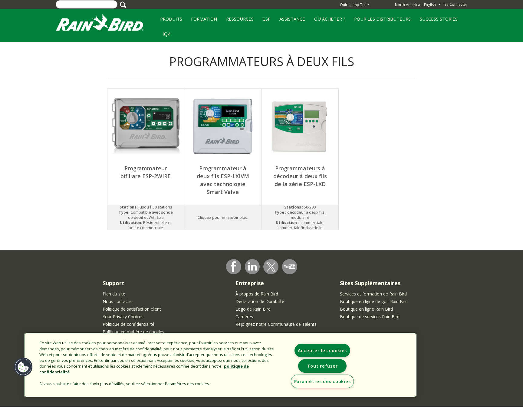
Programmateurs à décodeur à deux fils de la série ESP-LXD (300, 176)
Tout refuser (322, 366)
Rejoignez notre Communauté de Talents (276, 324)
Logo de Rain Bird (253, 309)
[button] (23, 367)
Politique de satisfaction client (132, 309)
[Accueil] (106, 24)
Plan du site (114, 294)
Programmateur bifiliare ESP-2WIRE (145, 172)
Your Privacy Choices (123, 316)
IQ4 (166, 34)
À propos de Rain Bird (256, 294)
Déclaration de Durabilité (259, 301)
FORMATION (201, 21)
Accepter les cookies (322, 350)
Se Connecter (456, 4)
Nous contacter (118, 301)
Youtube (289, 266)
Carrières (244, 316)
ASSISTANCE (292, 19)
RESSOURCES (238, 21)
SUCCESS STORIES (436, 21)
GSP (264, 21)
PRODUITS (169, 21)
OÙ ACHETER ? (327, 21)
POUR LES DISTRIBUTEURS (382, 19)
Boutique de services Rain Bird (370, 316)
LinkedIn (252, 266)
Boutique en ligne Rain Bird (366, 309)
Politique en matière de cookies (133, 332)
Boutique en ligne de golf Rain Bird (374, 301)
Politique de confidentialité (128, 324)
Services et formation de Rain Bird (373, 294)
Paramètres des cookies (322, 381)
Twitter (271, 267)
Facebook (233, 266)
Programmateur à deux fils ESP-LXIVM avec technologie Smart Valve (223, 180)
